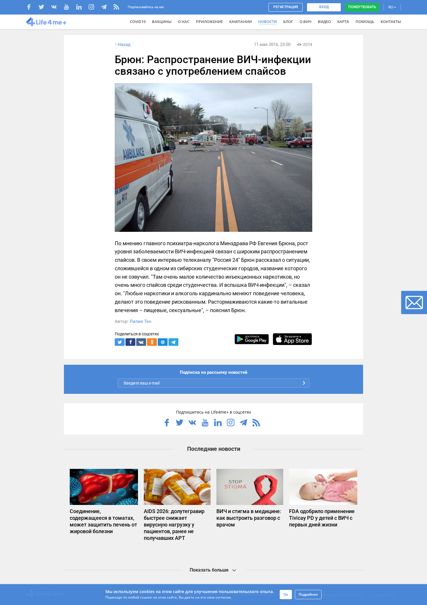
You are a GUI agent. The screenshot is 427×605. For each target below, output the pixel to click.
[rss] (116, 7)
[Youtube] (69, 7)
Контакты (391, 21)
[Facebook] (31, 7)
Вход (324, 7)
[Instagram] (94, 7)
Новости (267, 21)
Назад (124, 44)
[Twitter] (44, 7)
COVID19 (138, 21)
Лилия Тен (140, 321)
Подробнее (308, 594)
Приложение (209, 21)
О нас (183, 21)
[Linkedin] (81, 7)
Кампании (240, 21)
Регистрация (285, 7)
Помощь (365, 21)
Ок (286, 594)
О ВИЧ (305, 21)
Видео (324, 21)
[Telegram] (106, 7)
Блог (288, 21)
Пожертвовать (362, 7)
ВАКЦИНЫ (161, 21)
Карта (343, 21)
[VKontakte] (56, 7)
